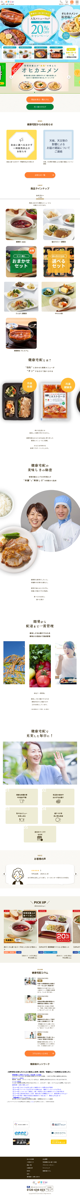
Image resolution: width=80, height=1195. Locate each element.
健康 (39, 1034)
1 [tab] (34, 92)
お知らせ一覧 (40, 175)
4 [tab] (39, 92)
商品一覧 (29, 1165)
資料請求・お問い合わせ (33, 1176)
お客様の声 (30, 1168)
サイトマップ (46, 1168)
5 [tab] (40, 92)
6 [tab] (42, 92)
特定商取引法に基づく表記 (50, 1162)
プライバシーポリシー (48, 1165)
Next (68, 77)
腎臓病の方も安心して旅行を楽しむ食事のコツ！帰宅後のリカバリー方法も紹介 (46, 1021)
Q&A (28, 1173)
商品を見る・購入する (40, 99)
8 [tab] (45, 92)
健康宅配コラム (47, 1170)
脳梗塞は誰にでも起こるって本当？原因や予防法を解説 (46, 1039)
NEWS (28, 1170)
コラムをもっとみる (40, 1053)
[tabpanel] (40, 77)
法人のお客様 (30, 1159)
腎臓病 (39, 980)
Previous (11, 77)
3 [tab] (37, 92)
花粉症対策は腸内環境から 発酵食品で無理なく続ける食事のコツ (46, 1003)
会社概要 (45, 1159)
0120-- (36, 1190)
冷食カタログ (40, 106)
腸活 (39, 998)
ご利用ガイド (30, 1162)
